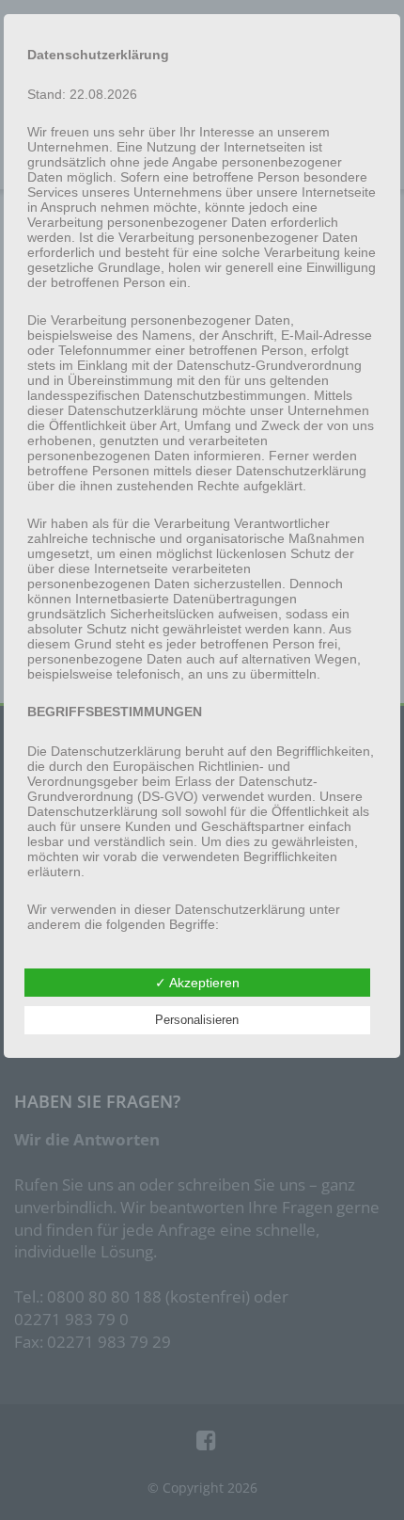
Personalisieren (197, 1020)
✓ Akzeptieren (197, 982)
